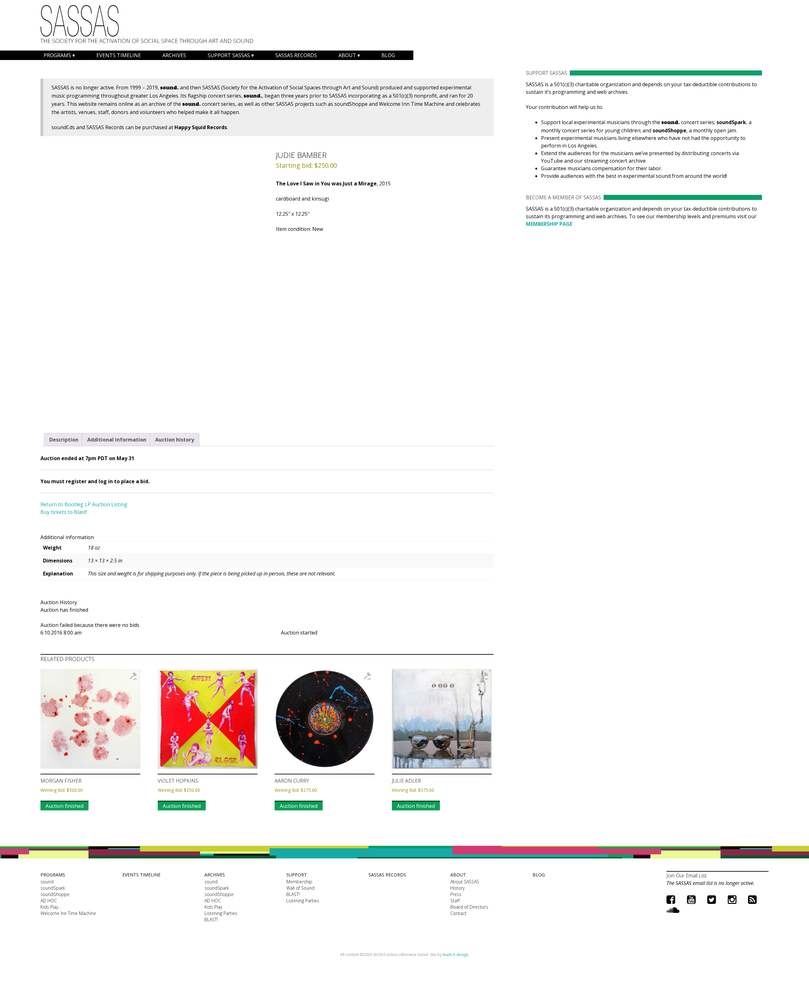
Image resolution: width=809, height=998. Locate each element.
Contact (458, 913)
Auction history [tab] (174, 439)
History (457, 888)
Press (455, 894)
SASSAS (79, 21)
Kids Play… (50, 907)
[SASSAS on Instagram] (732, 899)
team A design (455, 954)
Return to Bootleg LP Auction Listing (83, 504)
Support (296, 875)
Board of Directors (469, 907)
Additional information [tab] (116, 439)
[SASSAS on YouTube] (691, 899)
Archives (174, 55)
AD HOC (48, 901)
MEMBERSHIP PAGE (549, 223)
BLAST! (211, 920)
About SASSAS (464, 882)
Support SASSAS (229, 55)
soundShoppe (55, 894)
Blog (388, 55)
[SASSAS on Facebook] (670, 899)
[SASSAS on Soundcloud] (672, 910)
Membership (299, 882)
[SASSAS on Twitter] (711, 899)
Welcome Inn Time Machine (68, 913)
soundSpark (52, 888)
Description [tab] (63, 439)
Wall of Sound (300, 888)
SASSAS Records (296, 55)
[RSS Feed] (752, 899)
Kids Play (213, 907)
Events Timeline (118, 55)
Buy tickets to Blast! (63, 511)
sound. (47, 882)
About (347, 55)
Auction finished (64, 806)
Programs (57, 55)
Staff (454, 901)
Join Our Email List (686, 875)
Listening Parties (220, 913)
